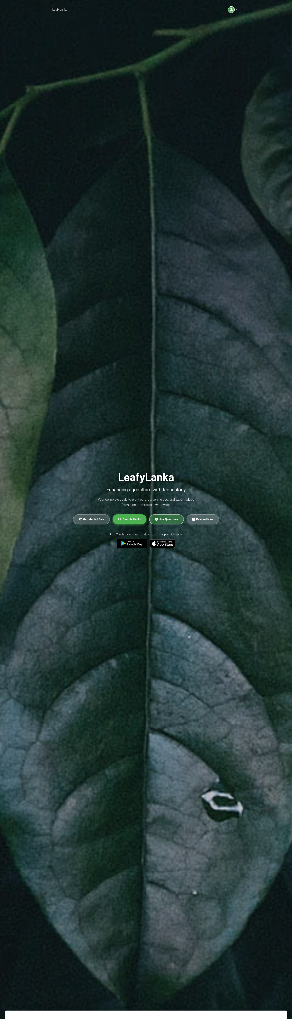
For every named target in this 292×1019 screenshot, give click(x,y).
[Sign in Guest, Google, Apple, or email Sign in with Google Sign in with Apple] (232, 9)
